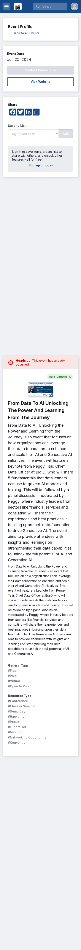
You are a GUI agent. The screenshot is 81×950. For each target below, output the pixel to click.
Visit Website (41, 81)
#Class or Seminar (21, 706)
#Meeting (15, 732)
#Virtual (14, 681)
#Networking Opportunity (27, 737)
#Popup (14, 722)
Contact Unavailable (40, 70)
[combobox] (50, 6)
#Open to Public (20, 686)
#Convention (17, 742)
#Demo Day (16, 711)
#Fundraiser (17, 727)
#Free (12, 670)
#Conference (18, 701)
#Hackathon (17, 716)
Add (66, 133)
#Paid (12, 676)
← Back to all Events (24, 33)
